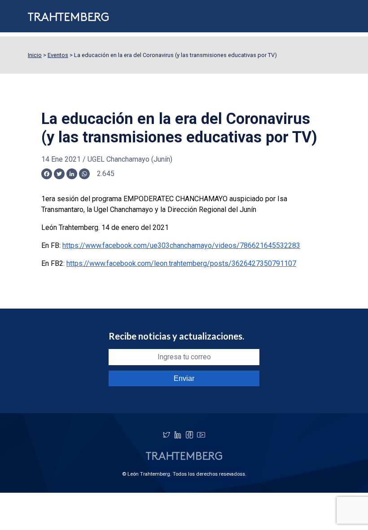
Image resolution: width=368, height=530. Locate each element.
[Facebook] (189, 434)
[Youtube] (201, 434)
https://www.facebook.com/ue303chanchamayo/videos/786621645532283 (181, 245)
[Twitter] (166, 434)
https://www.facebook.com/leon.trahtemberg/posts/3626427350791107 (181, 263)
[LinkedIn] (177, 434)
